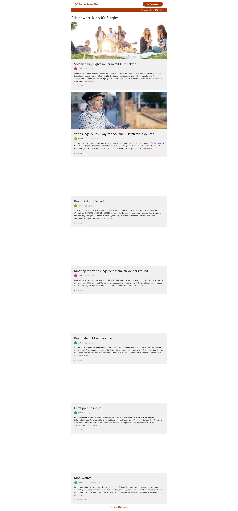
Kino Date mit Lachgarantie (93, 338)
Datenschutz (123, 507)
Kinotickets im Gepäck (89, 201)
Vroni (80, 69)
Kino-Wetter (82, 478)
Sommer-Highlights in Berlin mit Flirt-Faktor (105, 64)
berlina (80, 343)
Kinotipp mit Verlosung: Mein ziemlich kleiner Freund (111, 271)
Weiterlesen (89, 81)
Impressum (114, 507)
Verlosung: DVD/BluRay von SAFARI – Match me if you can (114, 134)
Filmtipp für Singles (87, 408)
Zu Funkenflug (152, 4)
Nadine (80, 138)
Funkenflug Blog (147, 10)
